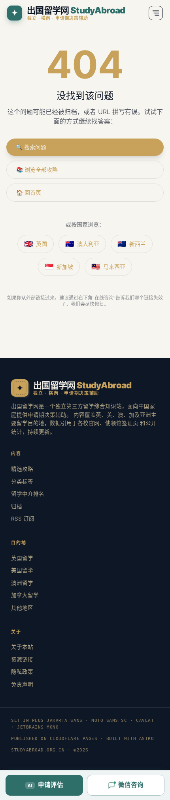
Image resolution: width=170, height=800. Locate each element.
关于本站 (22, 647)
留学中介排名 (27, 494)
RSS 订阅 (22, 518)
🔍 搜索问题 (31, 147)
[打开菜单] (156, 13)
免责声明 (22, 684)
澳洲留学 (22, 583)
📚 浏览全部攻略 (37, 169)
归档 (16, 506)
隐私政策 (22, 672)
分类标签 (22, 481)
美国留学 (22, 570)
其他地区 (22, 608)
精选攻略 (22, 469)
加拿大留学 (25, 595)
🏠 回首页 (28, 192)
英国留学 (22, 558)
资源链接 (22, 659)
